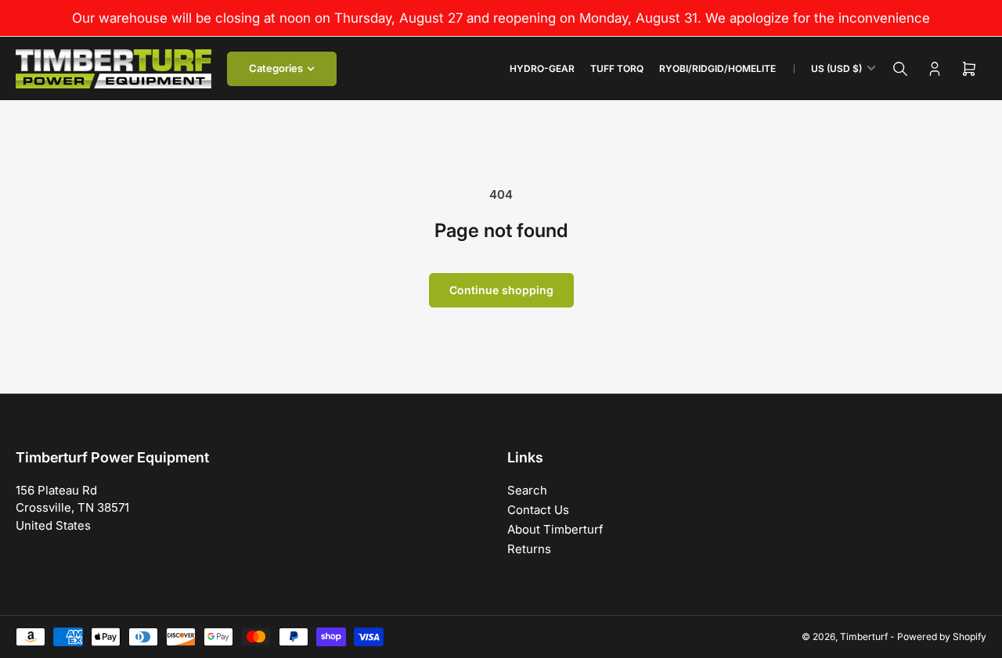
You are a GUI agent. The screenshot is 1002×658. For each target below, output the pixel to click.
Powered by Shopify (941, 636)
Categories (276, 68)
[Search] (900, 69)
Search (527, 490)
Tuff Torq (616, 68)
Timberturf (864, 636)
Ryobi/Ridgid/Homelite (717, 68)
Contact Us (538, 509)
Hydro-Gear (542, 68)
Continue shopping (501, 290)
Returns (529, 548)
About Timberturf (555, 529)
